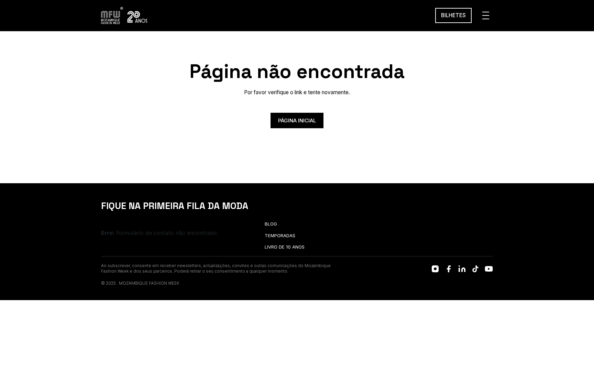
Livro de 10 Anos (285, 247)
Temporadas (280, 235)
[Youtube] (489, 269)
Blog (271, 224)
